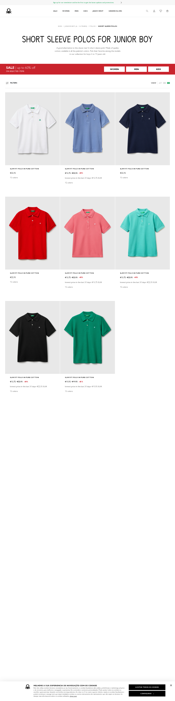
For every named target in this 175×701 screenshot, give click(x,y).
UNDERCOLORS (115, 11)
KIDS (86, 11)
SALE (55, 11)
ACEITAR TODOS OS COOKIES (147, 687)
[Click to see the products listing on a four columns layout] (164, 83)
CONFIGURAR (145, 693)
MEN (77, 11)
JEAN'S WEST (98, 11)
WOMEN (66, 11)
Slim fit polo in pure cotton (24, 169)
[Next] (121, 3)
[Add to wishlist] (9, 95)
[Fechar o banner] (171, 685)
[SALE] (87, 69)
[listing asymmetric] (160, 83)
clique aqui (73, 696)
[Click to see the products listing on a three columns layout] (168, 83)
